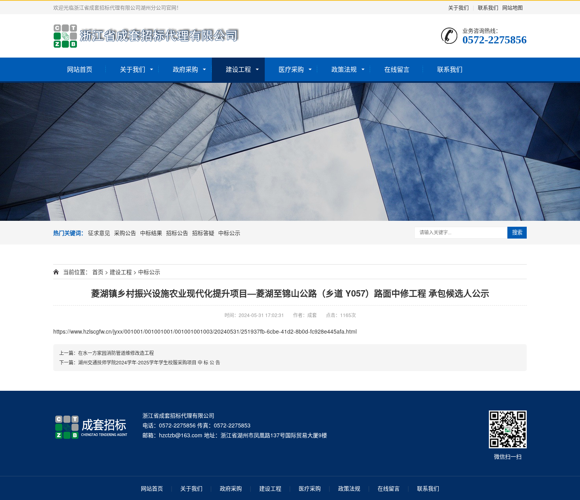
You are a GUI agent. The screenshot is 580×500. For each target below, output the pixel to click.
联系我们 (488, 7)
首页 (97, 272)
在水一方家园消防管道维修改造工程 (116, 352)
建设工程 (238, 69)
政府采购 (185, 69)
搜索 (517, 232)
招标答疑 (203, 233)
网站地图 (512, 7)
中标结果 (151, 233)
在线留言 (397, 69)
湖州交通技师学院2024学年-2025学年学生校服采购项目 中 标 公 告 (149, 362)
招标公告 (177, 233)
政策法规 (344, 69)
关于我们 (458, 7)
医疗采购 (291, 69)
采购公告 (125, 233)
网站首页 (79, 69)
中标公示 (229, 233)
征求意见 (99, 233)
